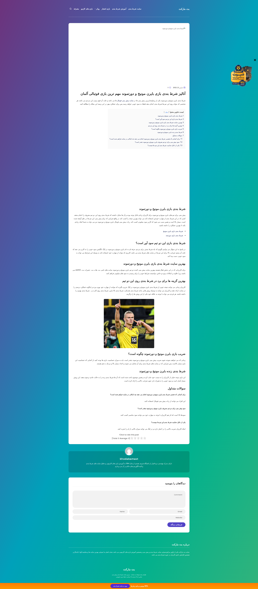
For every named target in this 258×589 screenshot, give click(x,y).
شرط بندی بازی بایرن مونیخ (173, 231)
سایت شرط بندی (134, 9)
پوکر (97, 9)
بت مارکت (184, 8)
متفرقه (76, 9)
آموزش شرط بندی (119, 9)
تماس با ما (139, 577)
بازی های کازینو (87, 9)
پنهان (166, 112)
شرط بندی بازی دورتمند (174, 235)
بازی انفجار (106, 9)
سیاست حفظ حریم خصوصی (123, 577)
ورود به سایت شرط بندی (120, 586)
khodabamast (129, 458)
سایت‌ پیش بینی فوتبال (125, 100)
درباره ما (133, 577)
